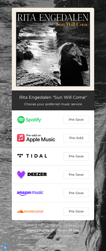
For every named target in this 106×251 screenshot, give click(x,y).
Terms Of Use (68, 230)
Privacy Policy (37, 230)
